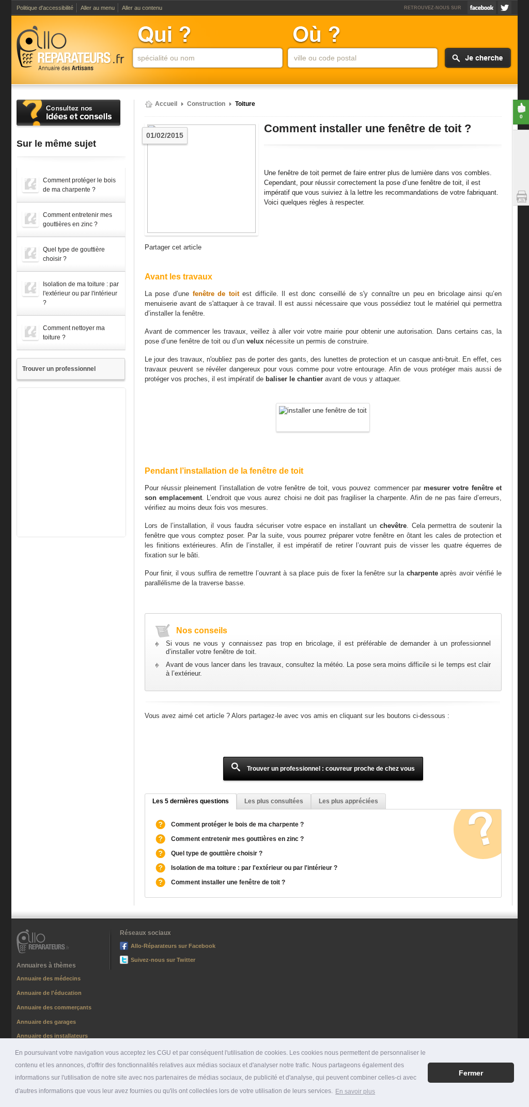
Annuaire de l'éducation (49, 993)
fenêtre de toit (216, 294)
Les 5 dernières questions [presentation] (190, 801)
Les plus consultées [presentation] (273, 801)
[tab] (191, 801)
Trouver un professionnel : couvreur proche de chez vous (330, 768)
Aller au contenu (142, 8)
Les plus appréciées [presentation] (348, 801)
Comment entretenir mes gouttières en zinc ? (237, 839)
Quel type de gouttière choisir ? (216, 853)
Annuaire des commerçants (54, 1007)
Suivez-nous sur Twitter (504, 7)
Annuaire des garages (46, 1022)
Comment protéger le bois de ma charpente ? (237, 824)
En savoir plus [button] (355, 1091)
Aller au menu (98, 8)
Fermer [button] (471, 1073)
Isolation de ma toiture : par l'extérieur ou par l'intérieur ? (254, 867)
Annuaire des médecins (49, 978)
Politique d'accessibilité (45, 8)
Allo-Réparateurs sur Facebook (482, 7)
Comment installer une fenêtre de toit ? (228, 882)
